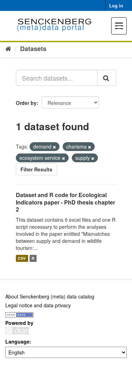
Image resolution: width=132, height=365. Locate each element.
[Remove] (54, 147)
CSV (22, 258)
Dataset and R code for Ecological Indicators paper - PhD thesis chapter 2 (65, 202)
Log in (116, 5)
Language (17, 341)
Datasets (33, 48)
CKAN (17, 330)
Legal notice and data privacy (38, 305)
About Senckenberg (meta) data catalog (49, 296)
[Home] (8, 48)
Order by (26, 102)
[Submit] (106, 78)
